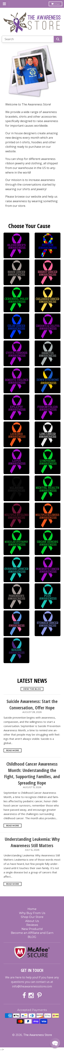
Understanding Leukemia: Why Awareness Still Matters (32, 842)
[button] (55, 1043)
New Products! (32, 929)
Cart (57, 4)
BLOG (32, 937)
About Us (32, 921)
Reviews (32, 925)
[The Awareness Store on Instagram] (31, 995)
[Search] (58, 39)
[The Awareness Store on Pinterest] (39, 995)
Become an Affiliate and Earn (32, 933)
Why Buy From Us (32, 913)
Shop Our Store (32, 917)
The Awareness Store (37, 1035)
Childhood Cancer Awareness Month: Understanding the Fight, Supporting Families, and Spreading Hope (32, 773)
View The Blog (32, 689)
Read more (12, 750)
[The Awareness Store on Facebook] (24, 995)
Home (32, 909)
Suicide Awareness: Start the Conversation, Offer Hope (32, 704)
